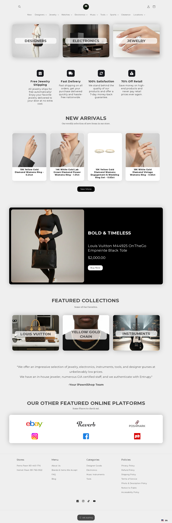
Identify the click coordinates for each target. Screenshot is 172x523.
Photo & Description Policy (134, 483)
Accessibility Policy (130, 492)
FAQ (54, 474)
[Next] (41, 148)
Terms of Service (129, 479)
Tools (89, 479)
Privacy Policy (128, 466)
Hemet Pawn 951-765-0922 (29, 470)
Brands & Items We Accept (64, 470)
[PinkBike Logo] (137, 436)
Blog (54, 479)
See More (86, 189)
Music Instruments (95, 474)
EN (166, 520)
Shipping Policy (128, 474)
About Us (56, 466)
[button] (19, 6)
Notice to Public (129, 488)
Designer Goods (94, 466)
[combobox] (164, 520)
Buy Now (95, 268)
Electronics (92, 470)
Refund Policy (128, 470)
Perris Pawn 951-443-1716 (29, 466)
